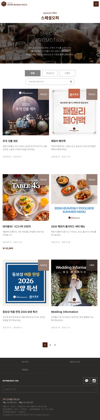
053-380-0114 (12, 402)
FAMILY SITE (10, 389)
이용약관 (21, 412)
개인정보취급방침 (9, 412)
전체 (33, 73)
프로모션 (50, 73)
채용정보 (25, 369)
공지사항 (25, 361)
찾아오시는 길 (75, 361)
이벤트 (67, 73)
